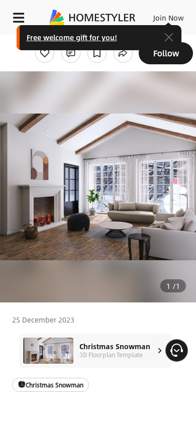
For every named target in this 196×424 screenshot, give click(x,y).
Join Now (168, 17)
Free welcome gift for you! (72, 37)
